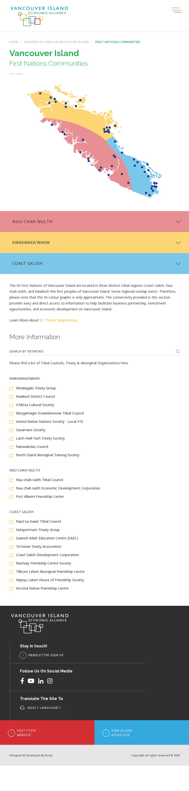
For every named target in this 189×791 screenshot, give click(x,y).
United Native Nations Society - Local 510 (49, 421)
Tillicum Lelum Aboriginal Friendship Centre (50, 571)
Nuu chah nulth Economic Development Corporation (57, 488)
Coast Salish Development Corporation (47, 554)
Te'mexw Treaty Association (38, 546)
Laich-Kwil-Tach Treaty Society (40, 438)
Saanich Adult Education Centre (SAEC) (46, 538)
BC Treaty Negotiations (58, 320)
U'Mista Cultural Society (34, 404)
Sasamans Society (30, 429)
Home (13, 42)
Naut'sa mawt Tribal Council (38, 521)
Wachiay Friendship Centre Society (43, 563)
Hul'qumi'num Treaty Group (37, 529)
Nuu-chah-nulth (32, 221)
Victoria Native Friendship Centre (42, 588)
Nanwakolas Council (31, 446)
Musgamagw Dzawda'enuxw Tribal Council (49, 413)
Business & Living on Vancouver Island (57, 42)
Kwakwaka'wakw (31, 242)
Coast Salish (27, 263)
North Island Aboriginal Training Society (47, 455)
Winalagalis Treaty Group (35, 388)
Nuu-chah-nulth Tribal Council (39, 479)
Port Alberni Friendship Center (39, 496)
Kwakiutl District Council (35, 396)
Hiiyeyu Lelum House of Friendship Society (49, 580)
